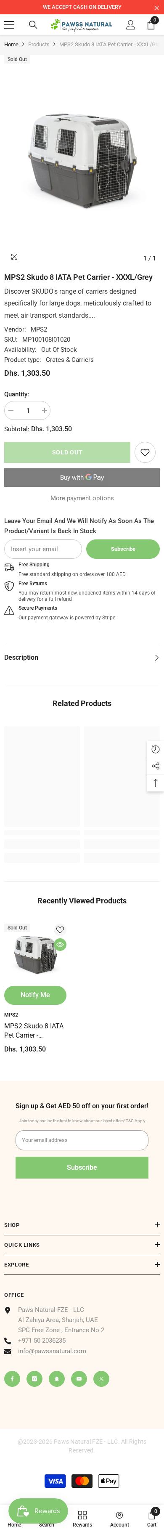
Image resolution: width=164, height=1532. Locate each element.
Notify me (35, 995)
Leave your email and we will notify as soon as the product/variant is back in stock (79, 526)
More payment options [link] (82, 498)
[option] (82, 7)
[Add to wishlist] (60, 930)
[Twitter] (101, 1379)
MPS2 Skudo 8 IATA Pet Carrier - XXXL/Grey (33, 1031)
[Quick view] (60, 944)
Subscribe (123, 549)
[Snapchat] (57, 1379)
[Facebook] (12, 1379)
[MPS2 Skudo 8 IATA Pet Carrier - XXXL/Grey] (35, 955)
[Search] (33, 25)
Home (11, 44)
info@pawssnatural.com (52, 1351)
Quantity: (16, 394)
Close (156, 8)
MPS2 (39, 329)
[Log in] (130, 24)
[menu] (9, 25)
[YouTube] (79, 1379)
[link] (145, 452)
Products (39, 44)
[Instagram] (34, 1379)
